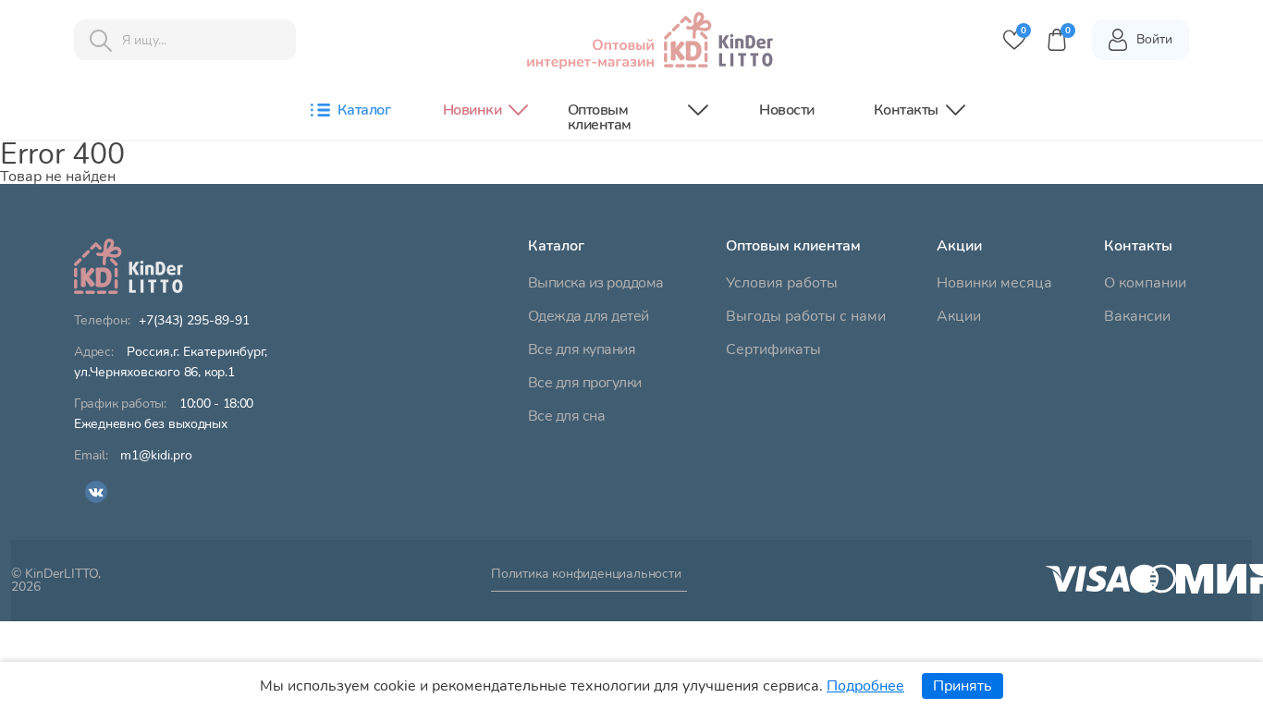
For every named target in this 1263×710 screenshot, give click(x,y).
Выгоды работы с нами (806, 316)
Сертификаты (773, 349)
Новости (787, 110)
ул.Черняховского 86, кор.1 (170, 362)
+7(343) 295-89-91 (194, 320)
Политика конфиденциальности (586, 575)
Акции (959, 316)
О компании (1145, 283)
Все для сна (567, 416)
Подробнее (865, 686)
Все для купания (582, 349)
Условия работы (782, 283)
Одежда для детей (588, 316)
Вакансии (1137, 316)
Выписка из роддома (596, 283)
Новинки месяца (994, 283)
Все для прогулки (585, 383)
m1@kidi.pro (156, 455)
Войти (1154, 39)
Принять (962, 686)
